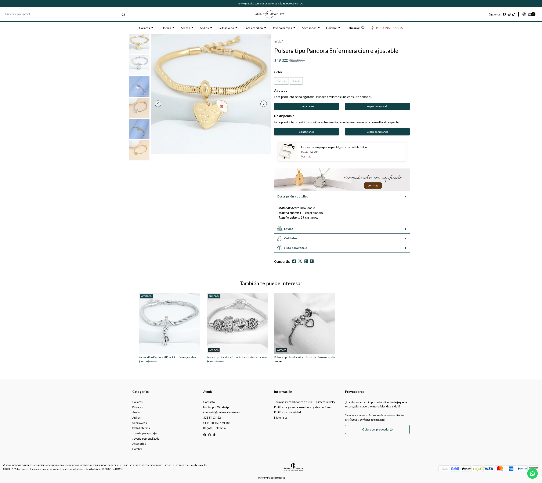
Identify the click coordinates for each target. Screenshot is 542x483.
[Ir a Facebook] (504, 14)
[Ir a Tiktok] (513, 14)
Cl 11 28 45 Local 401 (217, 423)
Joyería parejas (282, 28)
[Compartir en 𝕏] (300, 261)
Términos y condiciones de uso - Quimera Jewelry (304, 402)
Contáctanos (306, 106)
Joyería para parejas (145, 433)
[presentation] (158, 104)
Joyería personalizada (145, 438)
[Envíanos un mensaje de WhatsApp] (532, 473)
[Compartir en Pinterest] (306, 261)
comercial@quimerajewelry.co (221, 412)
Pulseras (165, 28)
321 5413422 (212, 417)
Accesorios (309, 28)
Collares (144, 28)
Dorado (296, 81)
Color (278, 72)
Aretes (185, 28)
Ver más (306, 156)
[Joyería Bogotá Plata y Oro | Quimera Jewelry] (271, 14)
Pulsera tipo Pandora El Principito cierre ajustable (167, 357)
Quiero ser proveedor (376, 429)
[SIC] (293, 469)
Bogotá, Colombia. (214, 428)
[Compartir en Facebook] (294, 261)
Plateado (281, 81)
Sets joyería (226, 28)
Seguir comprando (377, 106)
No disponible (284, 116)
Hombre (331, 28)
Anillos (204, 28)
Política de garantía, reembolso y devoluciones (303, 407)
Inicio (278, 41)
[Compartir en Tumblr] (312, 261)
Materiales (280, 417)
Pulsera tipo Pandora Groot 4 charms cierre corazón (237, 357)
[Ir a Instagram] (509, 14)
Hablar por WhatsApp (217, 407)
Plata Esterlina (141, 428)
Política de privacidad (287, 412)
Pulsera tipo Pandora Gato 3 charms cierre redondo (304, 357)
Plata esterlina (253, 28)
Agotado (280, 90)
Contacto (209, 402)
